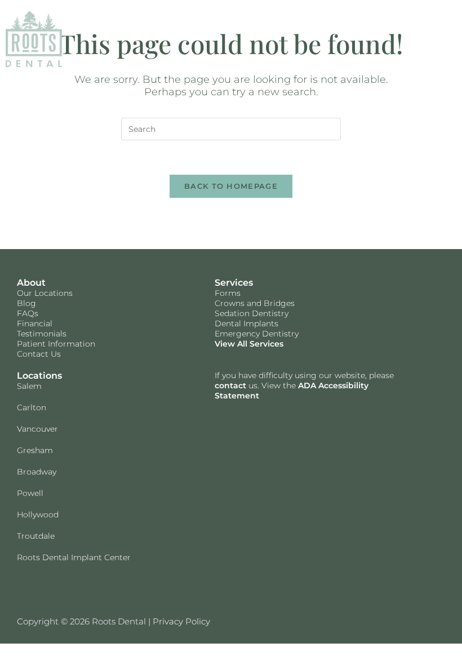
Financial (34, 323)
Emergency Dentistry (257, 334)
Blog (26, 303)
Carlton (31, 407)
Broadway (36, 472)
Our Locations (45, 293)
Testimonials (41, 334)
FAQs (27, 313)
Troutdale (36, 536)
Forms (228, 293)
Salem (29, 386)
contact (230, 385)
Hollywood (38, 514)
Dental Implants (246, 323)
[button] (445, 39)
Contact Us (39, 354)
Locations (39, 375)
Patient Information (56, 344)
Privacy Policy (181, 621)
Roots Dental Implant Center (74, 557)
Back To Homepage (231, 185)
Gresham (35, 450)
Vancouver (37, 429)
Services (234, 282)
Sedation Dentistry (251, 313)
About (31, 282)
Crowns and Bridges (255, 303)
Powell (30, 493)
